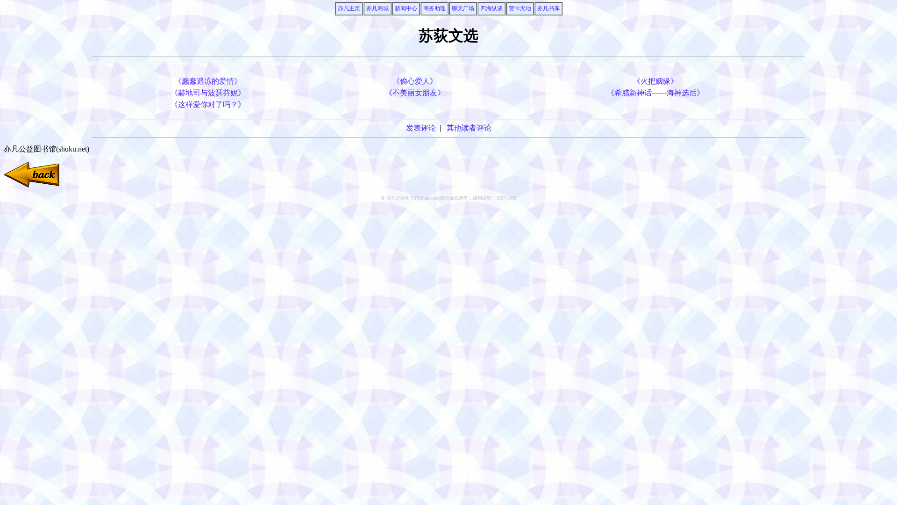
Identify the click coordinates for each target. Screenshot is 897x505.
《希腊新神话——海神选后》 (655, 93)
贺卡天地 (520, 8)
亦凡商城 (377, 8)
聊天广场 (463, 8)
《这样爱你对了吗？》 (208, 104)
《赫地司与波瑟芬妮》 (208, 93)
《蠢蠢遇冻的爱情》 (208, 81)
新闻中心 (406, 8)
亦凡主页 (349, 8)
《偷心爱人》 (414, 81)
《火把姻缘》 (655, 81)
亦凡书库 (548, 8)
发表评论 (421, 128)
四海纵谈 (491, 8)
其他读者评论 (469, 128)
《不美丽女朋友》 (415, 93)
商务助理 (434, 8)
